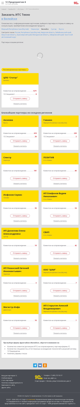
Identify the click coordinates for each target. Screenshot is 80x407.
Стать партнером (7, 380)
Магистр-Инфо (11, 307)
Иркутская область (8, 35)
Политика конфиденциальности (12, 383)
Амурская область (48, 32)
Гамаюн (47, 120)
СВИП (46, 232)
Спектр (7, 157)
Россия (17, 32)
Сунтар (53, 29)
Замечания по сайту (8, 385)
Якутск (61, 29)
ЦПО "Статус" (10, 77)
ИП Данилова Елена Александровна (14, 232)
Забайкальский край (63, 32)
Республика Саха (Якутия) (30, 32)
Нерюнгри (35, 29)
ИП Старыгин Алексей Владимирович (55, 307)
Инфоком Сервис (12, 194)
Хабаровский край (57, 35)
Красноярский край (24, 35)
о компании (31, 399)
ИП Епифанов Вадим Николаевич (54, 195)
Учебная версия (6, 378)
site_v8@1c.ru (52, 378)
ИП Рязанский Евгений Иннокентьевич (16, 270)
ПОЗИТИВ (48, 157)
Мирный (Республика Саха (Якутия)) (15, 29)
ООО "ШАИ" (49, 269)
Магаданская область (40, 35)
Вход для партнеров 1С (9, 375)
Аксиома (8, 120)
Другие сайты (5, 387)
